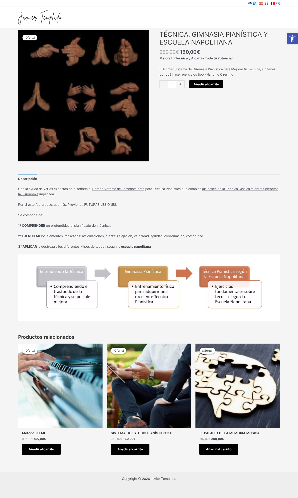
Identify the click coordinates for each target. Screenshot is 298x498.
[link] (292, 38)
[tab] (27, 179)
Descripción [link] (27, 179)
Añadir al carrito (206, 84)
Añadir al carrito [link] (41, 449)
